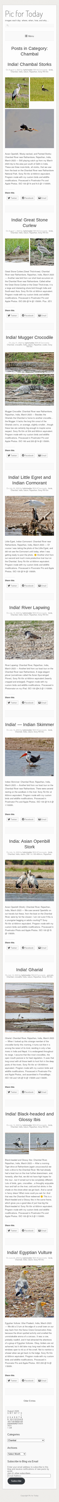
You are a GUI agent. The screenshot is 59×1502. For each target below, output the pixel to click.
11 (13, 1419)
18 (13, 1421)
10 (11, 1419)
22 (22, 1421)
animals (50, 975)
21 (19, 1421)
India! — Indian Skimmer (29, 724)
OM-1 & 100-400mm (34, 854)
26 (15, 1423)
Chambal (14, 71)
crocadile (18, 344)
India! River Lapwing (29, 607)
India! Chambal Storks (29, 64)
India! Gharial (29, 969)
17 (11, 1421)
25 (13, 1423)
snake (44, 344)
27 (17, 1423)
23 (8, 1423)
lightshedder (28, 69)
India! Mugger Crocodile (29, 337)
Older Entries (30, 1400)
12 (15, 1419)
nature (25, 71)
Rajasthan (33, 71)
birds (51, 69)
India (20, 71)
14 (19, 1419)
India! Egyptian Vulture (29, 1252)
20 (17, 1421)
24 (11, 1423)
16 (8, 1421)
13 (17, 1419)
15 (22, 1419)
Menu (31, 36)
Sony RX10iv (43, 71)
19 (15, 1421)
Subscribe (16, 1481)
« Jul (9, 1427)
